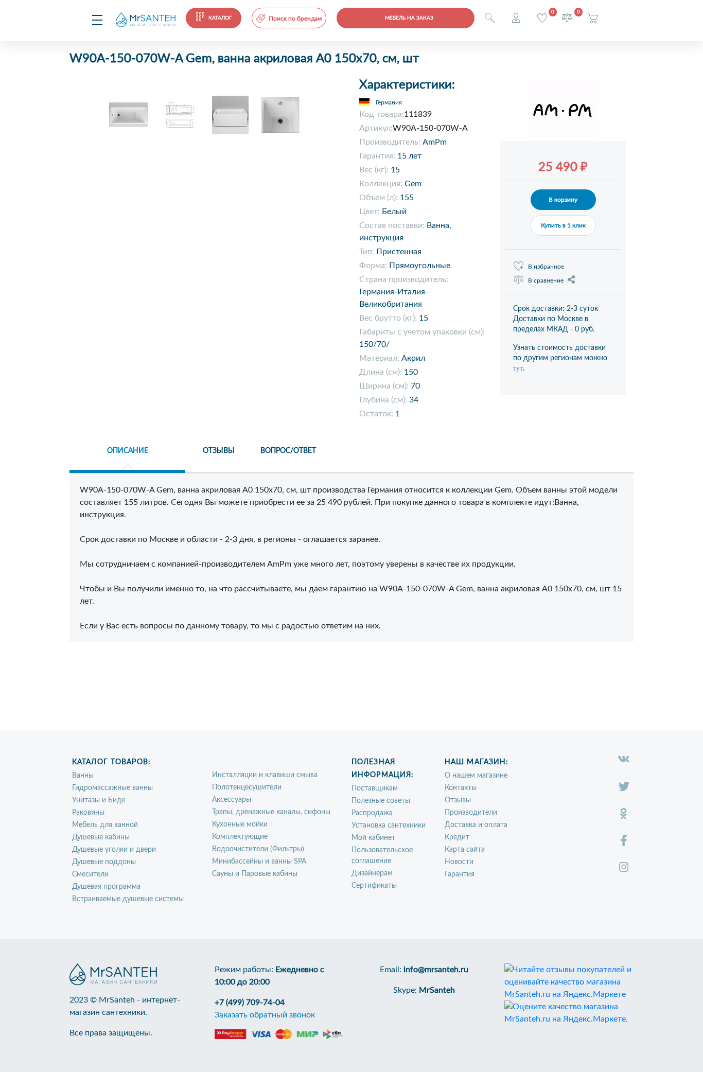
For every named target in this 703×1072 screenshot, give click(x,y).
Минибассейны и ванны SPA (259, 861)
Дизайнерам (372, 873)
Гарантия (459, 874)
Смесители (90, 874)
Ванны (83, 775)
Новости (459, 862)
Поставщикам (374, 788)
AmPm (435, 142)
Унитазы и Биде (98, 800)
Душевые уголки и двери (114, 849)
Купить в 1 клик (563, 225)
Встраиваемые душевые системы (128, 899)
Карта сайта (465, 849)
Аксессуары (231, 799)
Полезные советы (380, 800)
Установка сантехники (388, 825)
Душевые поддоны (104, 862)
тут (518, 368)
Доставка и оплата (476, 825)
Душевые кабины (101, 837)
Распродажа (372, 813)
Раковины (88, 812)
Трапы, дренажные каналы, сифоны (271, 812)
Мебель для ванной (105, 825)
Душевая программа (106, 886)
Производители (471, 812)
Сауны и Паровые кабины (254, 873)
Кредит (457, 837)
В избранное (546, 266)
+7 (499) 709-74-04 (250, 1002)
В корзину (563, 200)
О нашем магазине (476, 775)
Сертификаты (374, 885)
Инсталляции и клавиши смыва (265, 775)
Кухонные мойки (240, 824)
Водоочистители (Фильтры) (258, 849)
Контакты (461, 788)
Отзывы (458, 800)
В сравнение (546, 280)
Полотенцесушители (247, 787)
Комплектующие (240, 836)
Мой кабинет (373, 837)
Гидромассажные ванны (112, 788)
